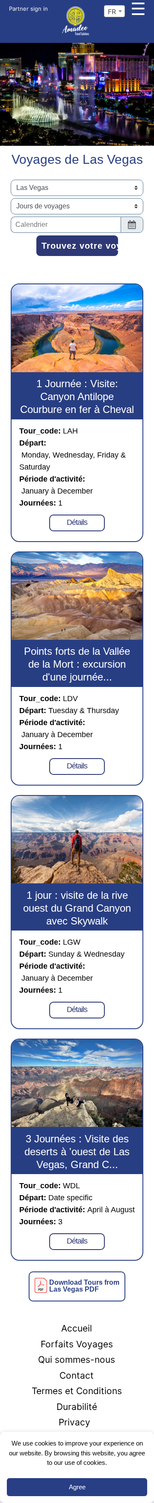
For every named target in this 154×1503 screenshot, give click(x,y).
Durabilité (76, 1406)
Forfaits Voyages (77, 1344)
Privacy (74, 1422)
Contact (76, 1375)
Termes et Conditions (77, 1391)
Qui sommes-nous (76, 1359)
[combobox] (114, 11)
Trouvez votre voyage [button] (79, 245)
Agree (77, 1487)
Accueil (76, 1328)
